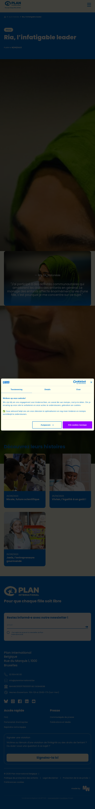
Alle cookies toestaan (77, 425)
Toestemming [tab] (16, 389)
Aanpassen (45, 425)
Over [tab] (78, 389)
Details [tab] (48, 389)
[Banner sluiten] (91, 382)
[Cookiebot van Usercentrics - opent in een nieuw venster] (75, 382)
